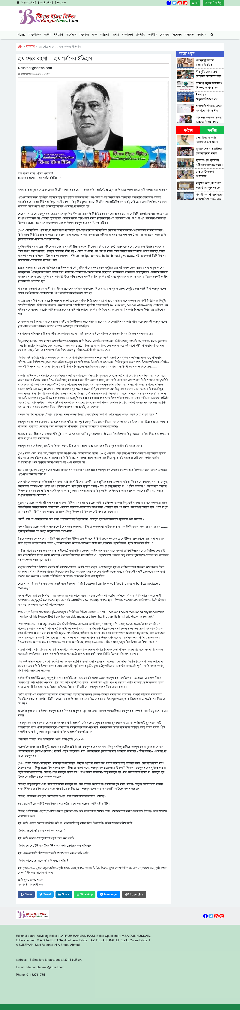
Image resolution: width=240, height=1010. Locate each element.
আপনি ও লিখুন (215, 3)
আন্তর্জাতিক (34, 35)
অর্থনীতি (152, 35)
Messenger (111, 894)
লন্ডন (94, 35)
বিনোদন (177, 35)
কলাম (30, 46)
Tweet (47, 894)
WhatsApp (86, 894)
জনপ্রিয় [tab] (212, 130)
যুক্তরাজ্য (84, 35)
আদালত (189, 35)
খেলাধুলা (165, 35)
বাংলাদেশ (127, 35)
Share (28, 894)
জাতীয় (47, 35)
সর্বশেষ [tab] (188, 130)
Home (21, 35)
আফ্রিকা (104, 35)
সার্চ (196, 3)
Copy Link (136, 894)
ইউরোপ (58, 35)
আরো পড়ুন (186, 53)
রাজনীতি (140, 35)
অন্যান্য (200, 35)
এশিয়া (115, 35)
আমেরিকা (71, 35)
